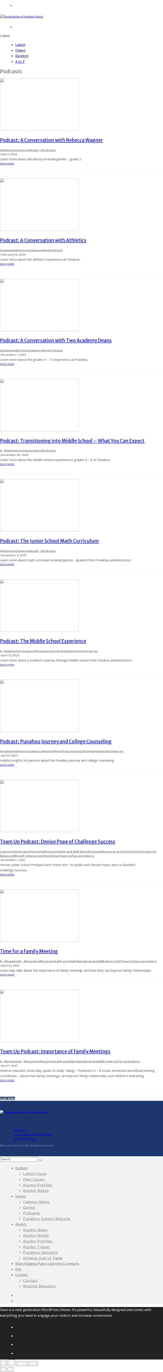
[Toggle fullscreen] (21, 1363)
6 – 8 (3, 450)
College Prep (58, 751)
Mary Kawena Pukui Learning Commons (47, 1263)
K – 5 (39, 150)
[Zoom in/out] (33, 1363)
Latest (20, 44)
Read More (7, 163)
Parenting (36, 851)
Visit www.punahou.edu (33, 1134)
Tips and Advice (83, 856)
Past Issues (34, 1179)
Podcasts (49, 150)
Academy (6, 250)
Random (21, 56)
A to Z (20, 61)
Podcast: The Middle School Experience (43, 641)
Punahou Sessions (40, 1252)
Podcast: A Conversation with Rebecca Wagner (51, 140)
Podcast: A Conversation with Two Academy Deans (56, 340)
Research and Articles (118, 851)
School (20, 1196)
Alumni (20, 1224)
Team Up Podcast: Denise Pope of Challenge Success (57, 842)
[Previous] (3, 1369)
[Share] (11, 1363)
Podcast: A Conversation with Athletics (43, 240)
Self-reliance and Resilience (38, 856)
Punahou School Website (46, 1218)
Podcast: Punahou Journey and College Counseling (56, 741)
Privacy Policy (25, 1139)
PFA (18, 1269)
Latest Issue (34, 1173)
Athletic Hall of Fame (43, 1258)
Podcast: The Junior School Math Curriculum (49, 541)
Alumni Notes (36, 1190)
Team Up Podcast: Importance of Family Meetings (55, 1051)
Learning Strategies (57, 651)
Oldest (20, 50)
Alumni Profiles (37, 1185)
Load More (7, 1098)
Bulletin (21, 1168)
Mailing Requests (39, 1286)
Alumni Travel (36, 1247)
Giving (29, 1207)
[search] (40, 1160)
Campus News (26, 150)
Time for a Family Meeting (29, 951)
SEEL (15, 856)
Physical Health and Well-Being (66, 851)
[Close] (3, 1363)
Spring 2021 (113, 961)
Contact (21, 1130)
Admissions (8, 150)
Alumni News (35, 1230)
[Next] (10, 1369)
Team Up (91, 651)
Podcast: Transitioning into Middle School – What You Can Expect (72, 441)
